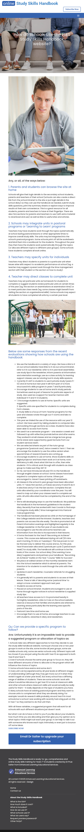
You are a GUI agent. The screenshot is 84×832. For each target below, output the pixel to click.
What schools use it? (20, 813)
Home (13, 788)
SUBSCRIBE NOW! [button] (16, 728)
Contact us (15, 790)
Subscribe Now (72, 9)
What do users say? (19, 815)
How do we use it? (18, 810)
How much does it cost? (21, 804)
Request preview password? (23, 818)
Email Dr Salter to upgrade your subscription (42, 739)
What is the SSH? (18, 801)
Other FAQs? (16, 821)
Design (30, 782)
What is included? (18, 807)
